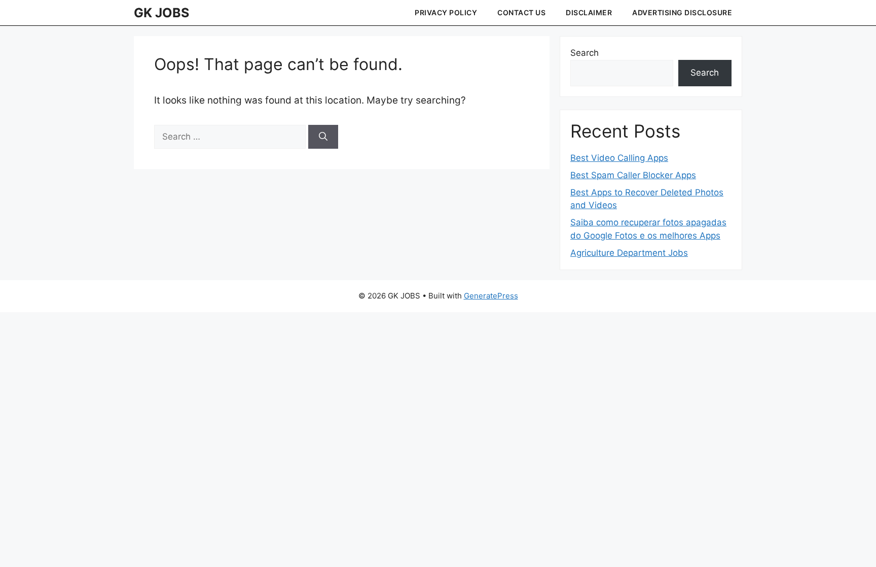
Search (584, 53)
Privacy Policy (446, 12)
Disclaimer (589, 12)
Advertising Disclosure (682, 12)
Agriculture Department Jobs (629, 253)
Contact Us (521, 12)
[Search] (323, 137)
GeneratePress (491, 296)
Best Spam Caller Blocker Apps (633, 175)
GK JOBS (161, 12)
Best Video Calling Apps (619, 158)
